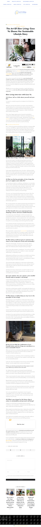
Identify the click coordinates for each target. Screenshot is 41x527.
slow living (15, 446)
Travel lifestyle (7, 4)
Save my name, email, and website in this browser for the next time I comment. (21, 475)
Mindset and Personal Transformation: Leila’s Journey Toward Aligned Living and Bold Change (30, 502)
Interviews (35, 4)
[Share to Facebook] (10, 450)
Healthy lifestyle (16, 1)
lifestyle (18, 71)
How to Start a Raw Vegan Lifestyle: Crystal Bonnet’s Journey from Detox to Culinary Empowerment (10, 502)
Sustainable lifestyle (28, 1)
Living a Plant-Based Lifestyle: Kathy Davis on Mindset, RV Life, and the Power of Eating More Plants (20, 502)
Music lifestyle (17, 4)
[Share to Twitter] (20, 450)
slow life (10, 446)
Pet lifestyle (27, 4)
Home (8, 1)
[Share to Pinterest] (30, 450)
